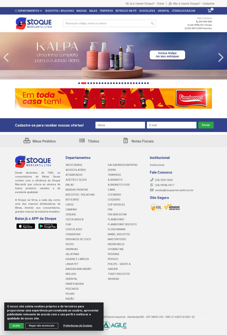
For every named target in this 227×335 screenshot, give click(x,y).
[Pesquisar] (152, 23)
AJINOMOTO (115, 179)
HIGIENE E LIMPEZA (77, 259)
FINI (110, 209)
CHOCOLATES (74, 229)
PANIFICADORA (75, 283)
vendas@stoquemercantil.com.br (173, 190)
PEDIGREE (113, 254)
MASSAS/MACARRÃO (78, 269)
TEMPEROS (114, 174)
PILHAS (70, 293)
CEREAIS (71, 214)
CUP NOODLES (116, 204)
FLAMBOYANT (116, 219)
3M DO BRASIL (74, 165)
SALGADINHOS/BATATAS (122, 165)
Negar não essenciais (41, 325)
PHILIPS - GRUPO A (119, 264)
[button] (79, 83)
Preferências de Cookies (77, 325)
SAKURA (113, 269)
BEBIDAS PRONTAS (77, 189)
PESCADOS (72, 288)
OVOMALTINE (116, 249)
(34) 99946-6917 (164, 185)
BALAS (70, 184)
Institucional (157, 165)
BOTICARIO (72, 199)
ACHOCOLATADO (76, 169)
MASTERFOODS (117, 239)
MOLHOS (71, 274)
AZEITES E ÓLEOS (76, 179)
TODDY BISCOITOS (119, 274)
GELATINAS (72, 254)
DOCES (70, 244)
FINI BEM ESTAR (117, 214)
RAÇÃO (70, 298)
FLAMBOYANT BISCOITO (122, 224)
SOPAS (112, 169)
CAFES (70, 204)
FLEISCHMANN (116, 229)
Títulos (93, 141)
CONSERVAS (73, 234)
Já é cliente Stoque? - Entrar (146, 3)
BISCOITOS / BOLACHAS (80, 194)
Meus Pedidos (44, 141)
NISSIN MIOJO (116, 244)
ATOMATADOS (74, 174)
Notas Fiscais (142, 141)
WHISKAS (113, 278)
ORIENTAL (71, 278)
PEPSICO (113, 259)
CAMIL (112, 189)
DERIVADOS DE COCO (78, 239)
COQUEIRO (114, 199)
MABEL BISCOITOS (119, 234)
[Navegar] (6, 57)
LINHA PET (72, 264)
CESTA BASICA (75, 219)
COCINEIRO (114, 194)
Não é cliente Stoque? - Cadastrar (194, 3)
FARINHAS (72, 249)
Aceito (16, 325)
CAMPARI (71, 209)
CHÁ (68, 224)
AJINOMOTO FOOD (119, 184)
